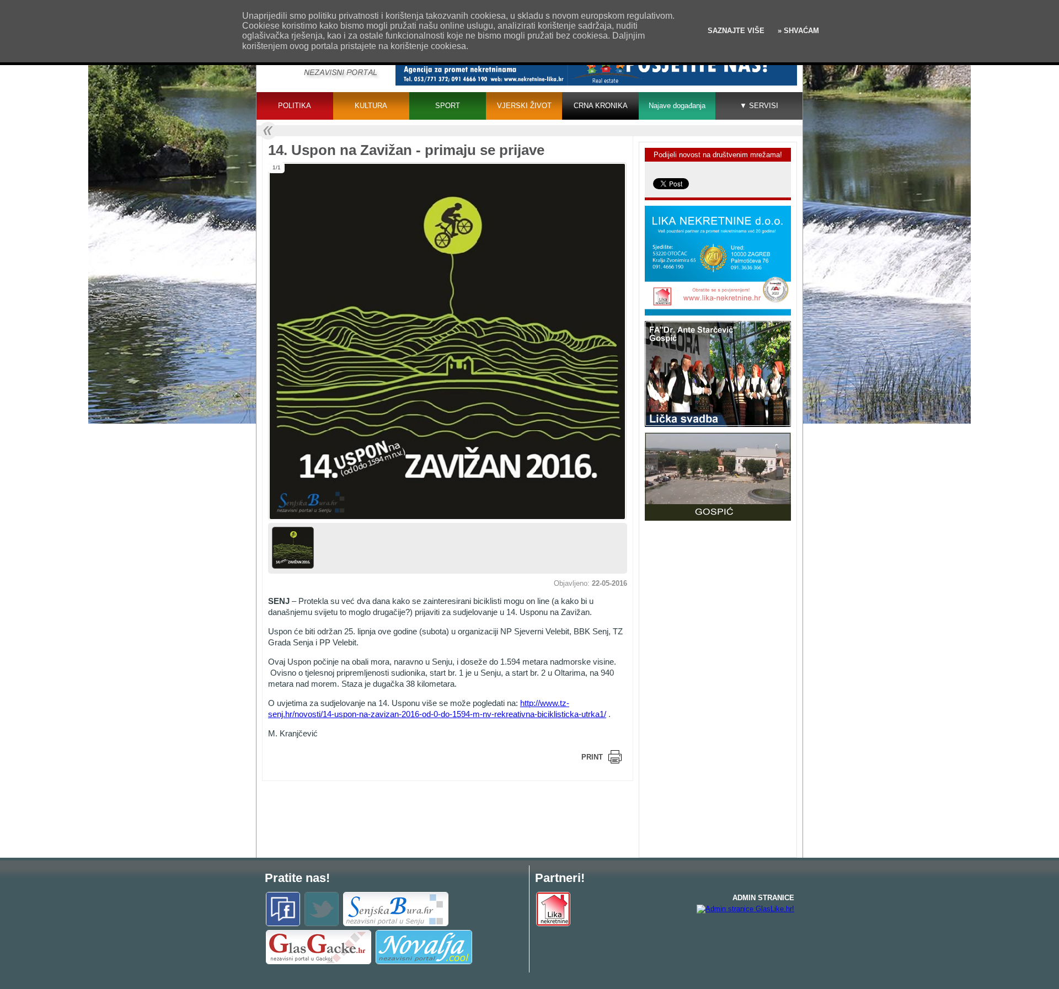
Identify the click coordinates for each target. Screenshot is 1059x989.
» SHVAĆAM (797, 30)
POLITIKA (294, 105)
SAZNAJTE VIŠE (736, 30)
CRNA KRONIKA (601, 105)
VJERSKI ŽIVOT (524, 105)
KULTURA (371, 105)
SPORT (447, 105)
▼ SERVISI (759, 105)
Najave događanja (677, 105)
